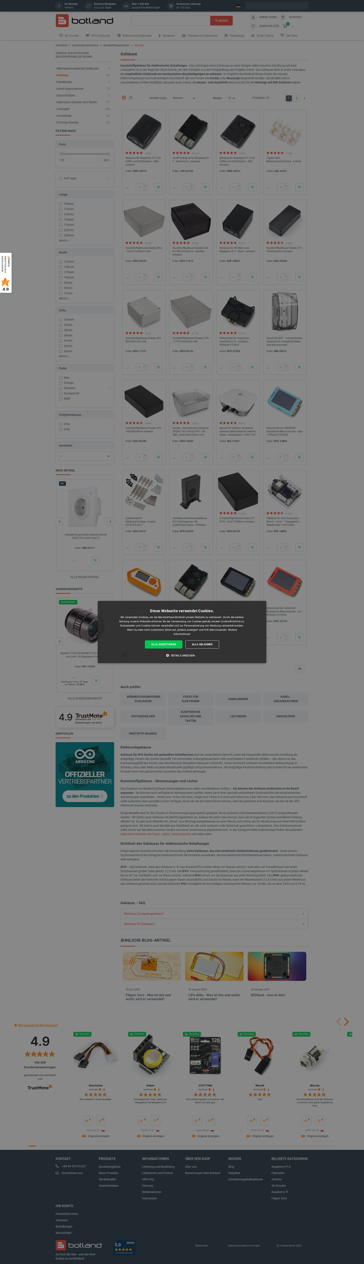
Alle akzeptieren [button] (163, 644)
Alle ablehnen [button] (202, 644)
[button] (182, 655)
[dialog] (182, 632)
